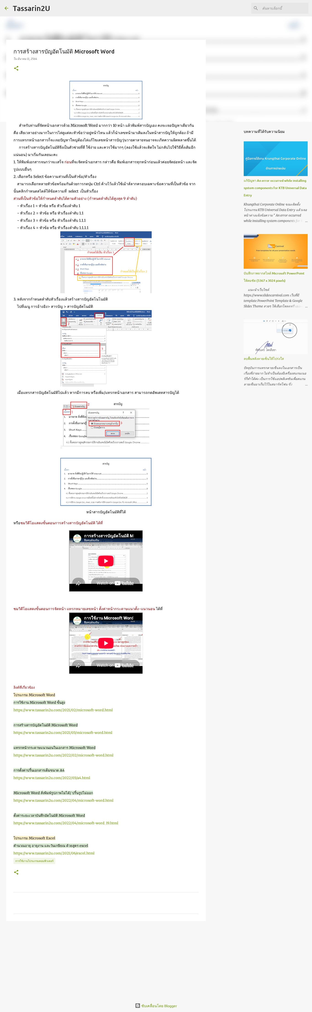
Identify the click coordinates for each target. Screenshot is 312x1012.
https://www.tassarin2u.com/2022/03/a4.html (51, 778)
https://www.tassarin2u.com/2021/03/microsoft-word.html (62, 732)
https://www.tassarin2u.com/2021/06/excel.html (54, 853)
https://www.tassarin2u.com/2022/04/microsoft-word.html (63, 800)
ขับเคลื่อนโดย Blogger (158, 1005)
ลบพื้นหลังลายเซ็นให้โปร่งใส (264, 358)
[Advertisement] (106, 960)
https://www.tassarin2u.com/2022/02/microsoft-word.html (63, 755)
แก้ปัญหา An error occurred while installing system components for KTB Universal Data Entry (275, 187)
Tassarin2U (31, 8)
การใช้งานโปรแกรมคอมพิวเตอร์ (34, 861)
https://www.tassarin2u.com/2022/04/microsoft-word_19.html (65, 823)
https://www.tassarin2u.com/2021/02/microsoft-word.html (63, 710)
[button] (16, 69)
